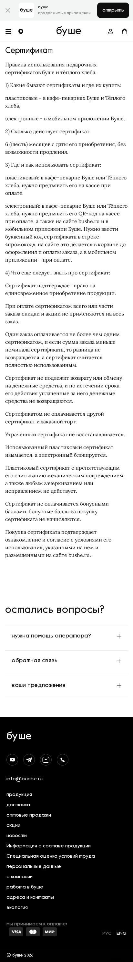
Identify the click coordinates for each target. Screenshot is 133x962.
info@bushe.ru (24, 779)
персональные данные (33, 866)
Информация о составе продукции (48, 846)
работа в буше (24, 887)
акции (13, 825)
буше (69, 31)
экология (17, 908)
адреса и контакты (30, 897)
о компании (19, 877)
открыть (113, 10)
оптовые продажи (28, 815)
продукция (19, 795)
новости (16, 836)
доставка (18, 805)
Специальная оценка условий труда (50, 856)
